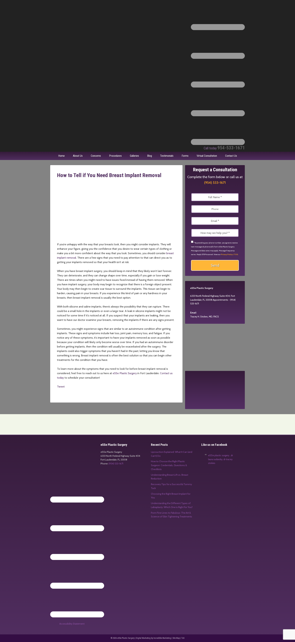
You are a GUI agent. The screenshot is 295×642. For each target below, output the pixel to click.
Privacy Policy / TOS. (229, 254)
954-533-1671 (224, 148)
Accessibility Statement (72, 623)
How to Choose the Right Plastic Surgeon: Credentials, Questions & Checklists (169, 465)
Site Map (176, 638)
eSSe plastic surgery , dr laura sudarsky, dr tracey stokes (220, 459)
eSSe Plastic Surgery (75, 10)
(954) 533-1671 (215, 182)
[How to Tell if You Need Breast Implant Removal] (115, 240)
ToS (182, 638)
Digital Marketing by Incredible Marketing (153, 638)
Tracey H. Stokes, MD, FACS (204, 316)
